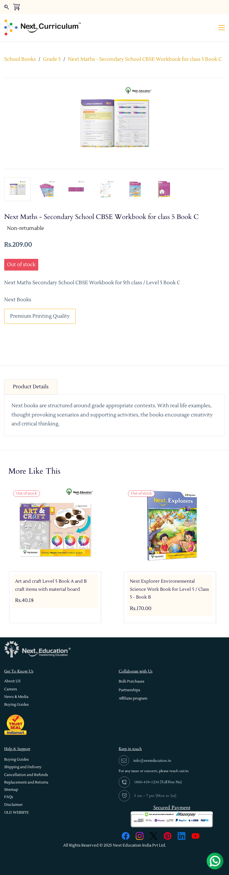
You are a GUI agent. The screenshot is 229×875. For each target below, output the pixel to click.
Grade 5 (52, 59)
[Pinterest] (167, 836)
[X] (153, 836)
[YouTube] (195, 836)
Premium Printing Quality (40, 316)
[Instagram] (139, 836)
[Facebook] (125, 836)
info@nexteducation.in (152, 760)
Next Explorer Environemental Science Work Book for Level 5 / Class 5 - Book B (169, 589)
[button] (12, 681)
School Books (20, 59)
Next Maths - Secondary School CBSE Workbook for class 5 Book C (145, 59)
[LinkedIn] (181, 836)
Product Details (31, 387)
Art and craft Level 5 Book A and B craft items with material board (51, 585)
